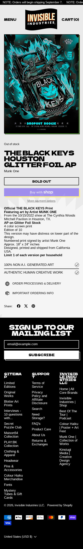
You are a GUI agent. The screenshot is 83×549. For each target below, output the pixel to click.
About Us (38, 435)
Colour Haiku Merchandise (13, 477)
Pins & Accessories (13, 468)
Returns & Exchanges (40, 442)
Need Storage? (38, 416)
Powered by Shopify (60, 505)
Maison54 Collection (11, 434)
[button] (41, 84)
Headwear (11, 461)
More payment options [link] (41, 200)
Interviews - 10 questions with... (13, 414)
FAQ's (36, 424)
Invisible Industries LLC (29, 505)
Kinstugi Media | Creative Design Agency (65, 457)
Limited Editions (10, 385)
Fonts (8, 485)
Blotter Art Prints (11, 403)
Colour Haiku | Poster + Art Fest (69, 427)
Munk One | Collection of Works (68, 440)
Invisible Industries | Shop (67, 401)
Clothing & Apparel (11, 453)
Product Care (41, 429)
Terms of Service (38, 385)
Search (37, 409)
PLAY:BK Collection (11, 444)
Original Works (9, 394)
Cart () (70, 20)
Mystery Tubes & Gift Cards (13, 494)
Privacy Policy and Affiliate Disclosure (39, 397)
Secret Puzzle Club (12, 425)
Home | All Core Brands (68, 391)
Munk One (11, 171)
